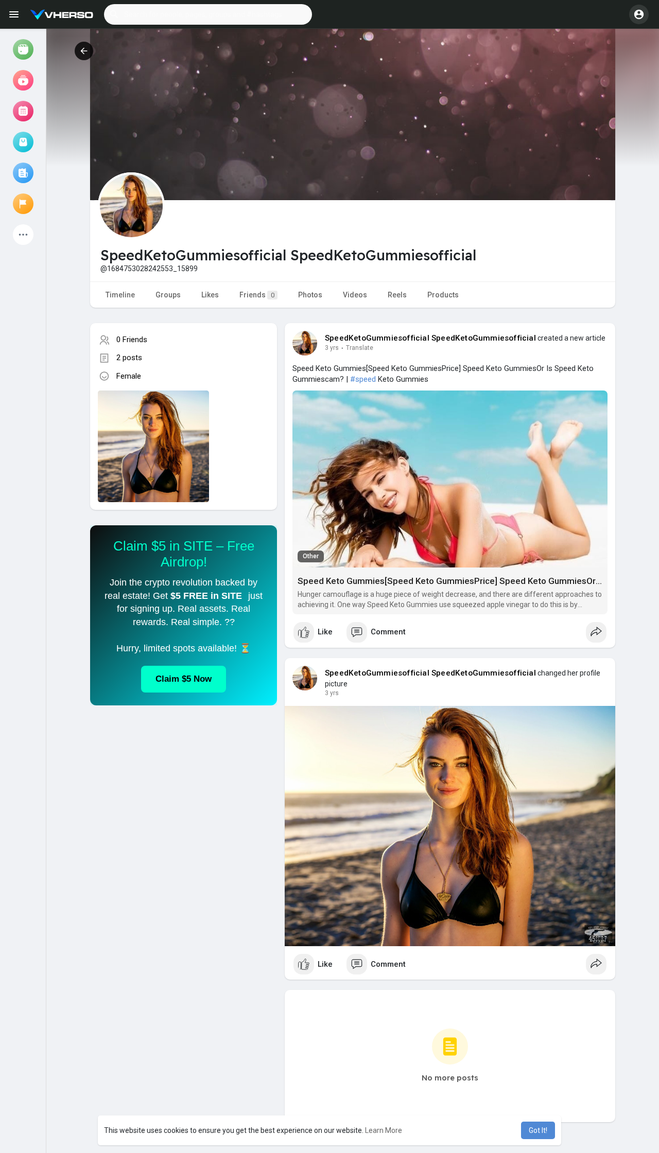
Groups (168, 295)
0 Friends (131, 339)
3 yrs (332, 347)
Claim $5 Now (183, 679)
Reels (397, 295)
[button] (208, 14)
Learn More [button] (383, 1130)
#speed (363, 379)
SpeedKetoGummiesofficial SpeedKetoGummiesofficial (430, 338)
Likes (210, 295)
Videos (355, 295)
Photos (310, 295)
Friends (256, 295)
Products (443, 295)
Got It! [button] (538, 1130)
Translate (359, 347)
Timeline (120, 295)
